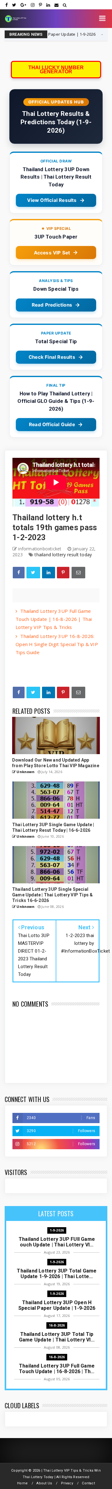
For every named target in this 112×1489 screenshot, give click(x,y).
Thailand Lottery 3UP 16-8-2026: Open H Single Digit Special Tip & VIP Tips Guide (57, 644)
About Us (44, 1483)
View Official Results (52, 200)
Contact (88, 1483)
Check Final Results (52, 357)
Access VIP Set (52, 253)
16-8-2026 (96, 34)
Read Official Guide (52, 424)
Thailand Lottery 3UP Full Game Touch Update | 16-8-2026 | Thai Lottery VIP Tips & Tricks (54, 619)
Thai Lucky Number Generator (56, 69)
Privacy (67, 1483)
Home (22, 1483)
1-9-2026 (57, 1230)
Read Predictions (52, 305)
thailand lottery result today (63, 555)
